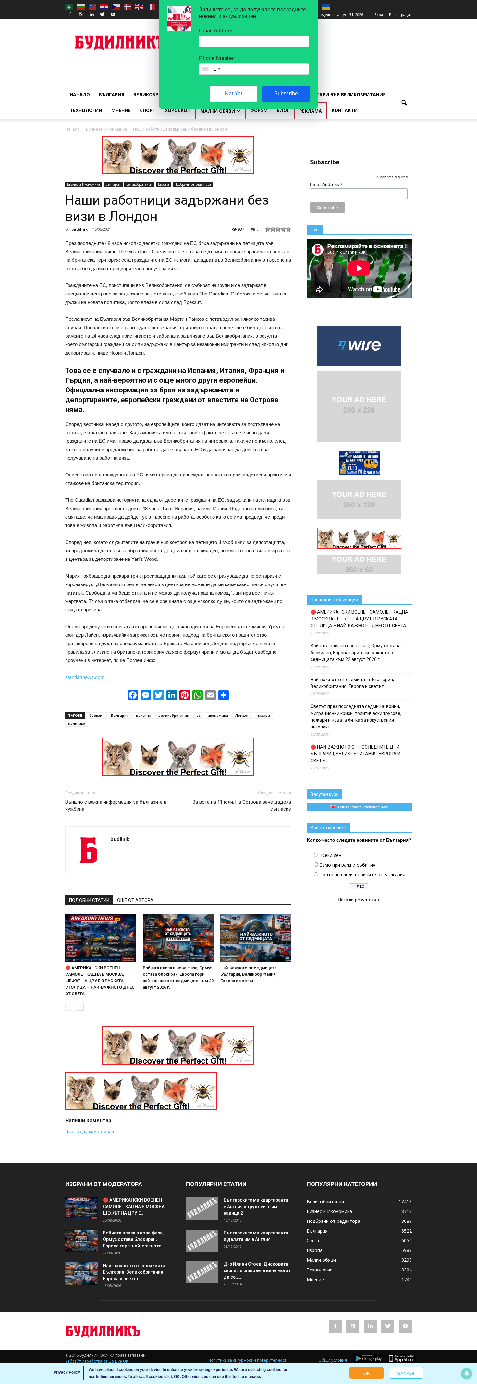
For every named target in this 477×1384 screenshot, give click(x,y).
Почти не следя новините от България (362, 875)
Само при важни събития (347, 865)
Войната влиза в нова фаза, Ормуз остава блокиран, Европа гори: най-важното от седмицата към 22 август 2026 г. (356, 652)
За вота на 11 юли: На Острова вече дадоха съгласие (241, 805)
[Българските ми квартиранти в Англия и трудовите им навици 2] (202, 1208)
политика (76, 723)
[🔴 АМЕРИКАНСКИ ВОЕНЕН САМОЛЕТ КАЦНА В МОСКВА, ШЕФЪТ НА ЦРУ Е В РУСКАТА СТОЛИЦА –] (100, 938)
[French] (151, 6)
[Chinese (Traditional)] (93, 6)
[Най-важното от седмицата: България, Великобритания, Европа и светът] (255, 938)
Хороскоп (177, 110)
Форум (259, 110)
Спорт (148, 110)
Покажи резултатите (359, 899)
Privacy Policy (67, 1372)
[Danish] (128, 6)
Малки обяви (217, 111)
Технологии (86, 110)
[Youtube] (113, 14)
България (111, 94)
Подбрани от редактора (193, 184)
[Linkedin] (91, 14)
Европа (163, 184)
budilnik (79, 229)
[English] (139, 6)
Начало (80, 94)
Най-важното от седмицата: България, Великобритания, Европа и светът (248, 974)
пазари (263, 715)
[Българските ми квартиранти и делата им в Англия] (202, 1241)
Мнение (121, 110)
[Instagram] (81, 14)
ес (198, 715)
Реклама (310, 111)
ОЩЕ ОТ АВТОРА (135, 900)
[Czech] (116, 6)
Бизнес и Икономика (83, 184)
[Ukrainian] (326, 6)
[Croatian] (104, 6)
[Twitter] (102, 14)
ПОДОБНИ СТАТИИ (89, 900)
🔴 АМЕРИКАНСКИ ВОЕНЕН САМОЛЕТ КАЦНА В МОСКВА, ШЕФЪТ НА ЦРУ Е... (134, 1206)
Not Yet (233, 93)
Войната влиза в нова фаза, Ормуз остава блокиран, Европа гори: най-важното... (134, 1239)
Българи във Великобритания (346, 94)
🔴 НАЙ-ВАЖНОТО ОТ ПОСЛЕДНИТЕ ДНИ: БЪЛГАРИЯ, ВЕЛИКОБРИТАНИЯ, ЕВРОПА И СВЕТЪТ (355, 753)
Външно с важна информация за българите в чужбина (115, 805)
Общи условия (332, 1360)
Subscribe (286, 93)
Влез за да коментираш (90, 1131)
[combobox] (210, 69)
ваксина (143, 715)
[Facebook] (70, 14)
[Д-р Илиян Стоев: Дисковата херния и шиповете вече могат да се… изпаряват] (202, 1272)
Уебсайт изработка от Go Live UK (96, 1361)
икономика (218, 715)
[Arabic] (69, 6)
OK (366, 1373)
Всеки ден (330, 855)
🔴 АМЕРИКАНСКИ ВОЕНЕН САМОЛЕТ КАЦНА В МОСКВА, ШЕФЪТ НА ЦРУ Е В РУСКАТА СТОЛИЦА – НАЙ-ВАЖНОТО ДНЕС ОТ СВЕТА (100, 980)
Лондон (242, 715)
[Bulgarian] (81, 6)
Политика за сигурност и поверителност (247, 1360)
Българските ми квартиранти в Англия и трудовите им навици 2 (256, 1206)
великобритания (173, 715)
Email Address (326, 184)
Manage (406, 1373)
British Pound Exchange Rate (361, 807)
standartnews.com (84, 677)
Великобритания (155, 94)
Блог (283, 110)
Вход (378, 14)
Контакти (345, 110)
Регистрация (400, 14)
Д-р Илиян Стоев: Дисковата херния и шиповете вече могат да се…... (257, 1270)
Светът (315, 1240)
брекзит (96, 715)
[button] (404, 103)
